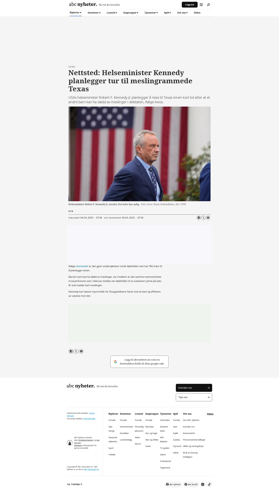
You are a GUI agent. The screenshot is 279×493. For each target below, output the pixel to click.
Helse (137, 437)
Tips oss (182, 397)
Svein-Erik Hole (89, 418)
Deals (148, 446)
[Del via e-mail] (208, 218)
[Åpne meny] (201, 5)
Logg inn (189, 4)
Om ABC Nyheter (191, 420)
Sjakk (175, 433)
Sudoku (176, 439)
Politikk (112, 454)
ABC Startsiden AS (91, 469)
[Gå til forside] (124, 4)
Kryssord (177, 446)
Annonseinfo (189, 433)
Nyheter (74, 12)
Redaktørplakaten (85, 440)
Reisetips (149, 426)
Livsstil (111, 12)
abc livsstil (192, 484)
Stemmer (93, 12)
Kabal (175, 452)
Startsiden (165, 420)
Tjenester (150, 12)
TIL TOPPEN (73, 484)
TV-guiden (164, 448)
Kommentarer (126, 426)
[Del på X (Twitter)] (203, 218)
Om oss (181, 12)
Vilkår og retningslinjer (193, 446)
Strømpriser (165, 461)
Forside (112, 420)
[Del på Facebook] (199, 218)
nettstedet (82, 266)
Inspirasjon (129, 12)
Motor (138, 443)
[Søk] (208, 4)
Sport (111, 448)
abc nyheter (175, 484)
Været (163, 454)
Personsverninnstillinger (194, 439)
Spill (166, 12)
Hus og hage (151, 433)
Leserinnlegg (126, 439)
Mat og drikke (151, 439)
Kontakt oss (185, 387)
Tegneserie (165, 467)
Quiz (175, 426)
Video (197, 12)
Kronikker (124, 433)
